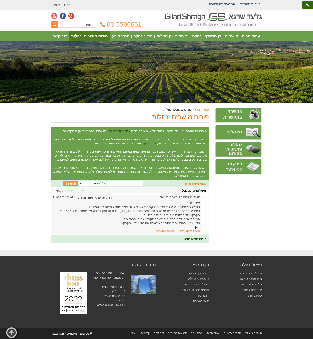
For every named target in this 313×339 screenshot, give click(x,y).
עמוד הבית (251, 36)
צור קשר (60, 36)
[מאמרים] (238, 132)
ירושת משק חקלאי (173, 36)
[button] (11, 332)
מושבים (231, 36)
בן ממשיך (213, 36)
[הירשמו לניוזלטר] (238, 167)
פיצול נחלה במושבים (248, 273)
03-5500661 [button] (124, 24)
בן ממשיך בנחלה (198, 278)
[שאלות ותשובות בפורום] (238, 149)
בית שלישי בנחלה (251, 278)
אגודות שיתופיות (119, 131)
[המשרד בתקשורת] (238, 115)
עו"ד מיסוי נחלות (251, 284)
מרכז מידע (121, 36)
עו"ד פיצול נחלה (252, 290)
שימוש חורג (255, 295)
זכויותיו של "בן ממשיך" (195, 290)
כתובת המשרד (142, 264)
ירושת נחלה (202, 295)
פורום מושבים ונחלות (89, 36)
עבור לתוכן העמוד (157, 15)
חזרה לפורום (164, 231)
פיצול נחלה (143, 36)
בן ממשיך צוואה (199, 273)
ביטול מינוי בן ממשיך (196, 284)
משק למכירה (201, 301)
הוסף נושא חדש (195, 183)
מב (82, 191)
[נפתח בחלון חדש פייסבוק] (63, 16)
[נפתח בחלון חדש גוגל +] (71, 16)
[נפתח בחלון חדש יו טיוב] (54, 16)
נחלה (196, 36)
